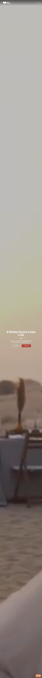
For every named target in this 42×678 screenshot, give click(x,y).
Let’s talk (26, 346)
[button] (38, 3)
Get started (16, 346)
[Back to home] (7, 3)
